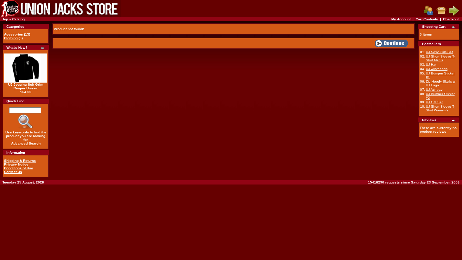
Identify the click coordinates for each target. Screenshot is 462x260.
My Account (401, 19)
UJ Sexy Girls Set (439, 52)
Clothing (11, 38)
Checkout (451, 19)
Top (5, 19)
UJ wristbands (436, 69)
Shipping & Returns (20, 160)
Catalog (18, 19)
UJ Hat (431, 64)
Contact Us (13, 172)
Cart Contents (427, 19)
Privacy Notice (16, 164)
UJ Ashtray (434, 89)
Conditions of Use (18, 168)
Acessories (13, 34)
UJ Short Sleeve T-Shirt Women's (440, 108)
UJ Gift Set (434, 102)
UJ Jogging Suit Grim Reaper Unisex (25, 86)
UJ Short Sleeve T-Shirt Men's (440, 58)
